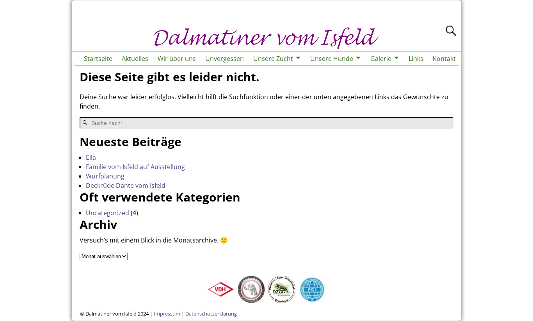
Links (416, 58)
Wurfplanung (105, 176)
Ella (91, 157)
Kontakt (444, 58)
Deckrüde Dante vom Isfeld (125, 185)
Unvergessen (224, 58)
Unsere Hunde (331, 58)
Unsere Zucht (273, 58)
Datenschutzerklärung (211, 313)
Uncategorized (107, 213)
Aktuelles (135, 58)
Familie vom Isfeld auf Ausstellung (135, 166)
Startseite (98, 58)
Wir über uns (177, 58)
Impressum (167, 313)
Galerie (380, 58)
